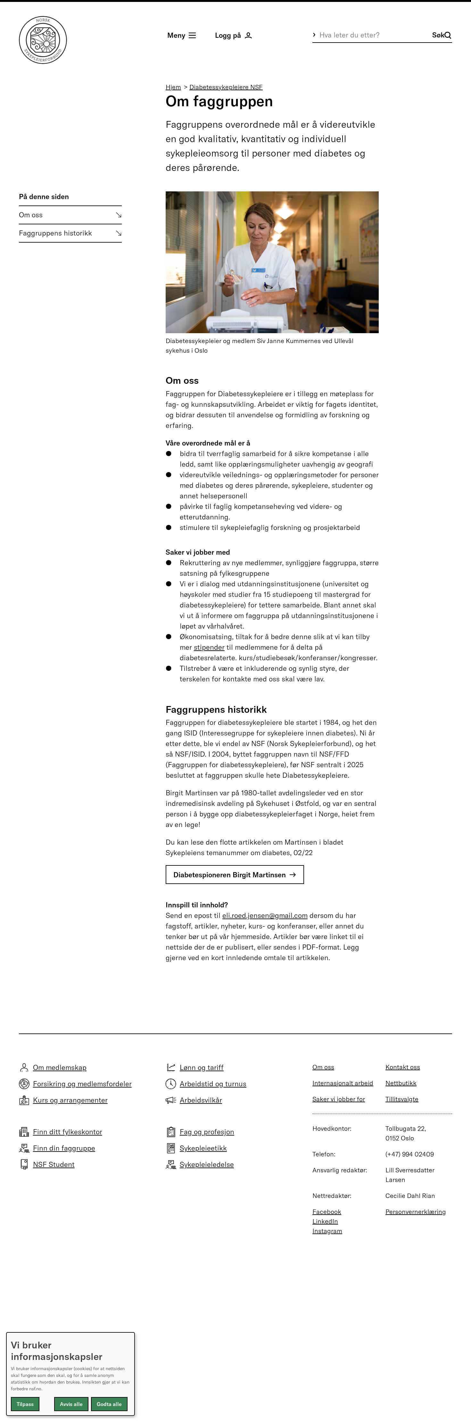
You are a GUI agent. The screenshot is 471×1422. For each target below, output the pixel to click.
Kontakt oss (402, 1067)
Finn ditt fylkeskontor (67, 1131)
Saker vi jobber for (338, 1099)
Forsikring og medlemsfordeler (82, 1083)
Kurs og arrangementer (70, 1100)
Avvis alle (71, 1404)
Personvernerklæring (415, 1212)
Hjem (173, 87)
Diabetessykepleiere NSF (226, 87)
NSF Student (54, 1164)
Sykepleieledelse (207, 1164)
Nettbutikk (401, 1083)
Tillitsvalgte (401, 1099)
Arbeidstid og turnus (213, 1083)
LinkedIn (325, 1221)
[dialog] (70, 1374)
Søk (438, 34)
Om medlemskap (60, 1067)
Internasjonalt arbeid (342, 1083)
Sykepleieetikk (203, 1148)
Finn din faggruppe (64, 1148)
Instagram (327, 1231)
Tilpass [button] (25, 1404)
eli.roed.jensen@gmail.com (265, 915)
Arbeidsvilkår (201, 1100)
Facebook (326, 1212)
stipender (209, 647)
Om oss (31, 214)
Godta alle (109, 1404)
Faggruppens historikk (55, 233)
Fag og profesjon (207, 1131)
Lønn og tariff (202, 1067)
